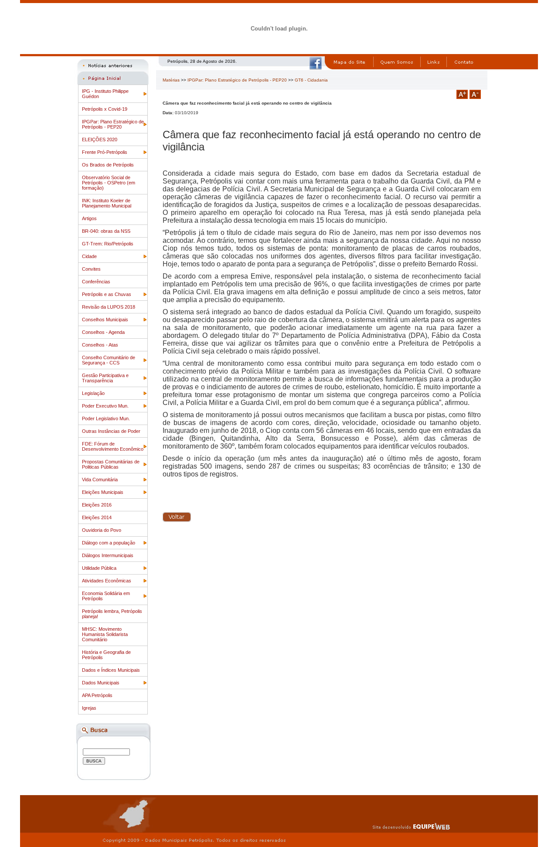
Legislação (93, 393)
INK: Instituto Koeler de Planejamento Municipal (106, 203)
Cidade (89, 256)
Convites (91, 269)
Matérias (171, 80)
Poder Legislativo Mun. (106, 418)
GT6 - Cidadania (311, 80)
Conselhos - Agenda (103, 332)
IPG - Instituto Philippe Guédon (105, 93)
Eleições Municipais (102, 492)
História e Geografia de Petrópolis (106, 655)
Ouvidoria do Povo (101, 530)
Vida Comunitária (100, 479)
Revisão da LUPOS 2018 (108, 307)
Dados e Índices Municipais (111, 670)
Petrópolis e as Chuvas (106, 294)
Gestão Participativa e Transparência (105, 378)
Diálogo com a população (108, 542)
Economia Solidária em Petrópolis (106, 596)
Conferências (96, 281)
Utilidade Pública (99, 568)
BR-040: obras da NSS (106, 231)
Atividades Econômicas (106, 580)
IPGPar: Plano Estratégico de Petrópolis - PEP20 (113, 124)
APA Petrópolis (97, 695)
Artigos (89, 218)
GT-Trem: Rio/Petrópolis (107, 243)
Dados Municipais (100, 682)
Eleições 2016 (97, 504)
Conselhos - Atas (100, 344)
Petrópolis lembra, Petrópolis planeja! (112, 614)
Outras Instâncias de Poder (111, 431)
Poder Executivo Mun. (105, 405)
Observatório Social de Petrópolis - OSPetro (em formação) (108, 182)
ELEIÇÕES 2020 (99, 139)
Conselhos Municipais (105, 319)
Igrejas (89, 708)
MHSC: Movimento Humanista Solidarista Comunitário (105, 634)
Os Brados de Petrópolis (108, 164)
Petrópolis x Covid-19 (104, 109)
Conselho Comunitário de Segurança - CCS (108, 360)
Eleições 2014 (97, 517)
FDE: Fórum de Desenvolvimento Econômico (112, 446)
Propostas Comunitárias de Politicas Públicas (111, 464)
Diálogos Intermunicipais (107, 555)
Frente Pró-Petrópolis (104, 152)
